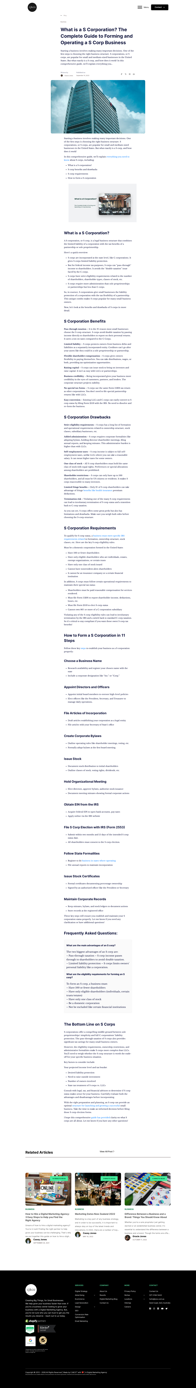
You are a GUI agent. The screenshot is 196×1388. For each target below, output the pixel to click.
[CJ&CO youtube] (162, 1308)
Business (63, 22)
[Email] (133, 74)
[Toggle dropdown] (94, 1306)
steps (83, 648)
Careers (127, 1307)
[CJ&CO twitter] (167, 1308)
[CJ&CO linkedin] (158, 1308)
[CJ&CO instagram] (154, 1308)
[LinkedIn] (129, 74)
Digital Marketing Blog (108, 1299)
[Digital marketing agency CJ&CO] (32, 7)
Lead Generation (81, 1303)
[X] (125, 74)
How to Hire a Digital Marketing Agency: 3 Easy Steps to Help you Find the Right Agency (47, 1217)
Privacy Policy (130, 1291)
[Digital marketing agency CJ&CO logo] (31, 1290)
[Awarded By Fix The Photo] (44, 1340)
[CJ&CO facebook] (150, 1308)
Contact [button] (158, 7)
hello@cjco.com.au (156, 1299)
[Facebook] (121, 74)
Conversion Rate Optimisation (81, 1315)
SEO (76, 1311)
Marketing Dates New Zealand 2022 (95, 1214)
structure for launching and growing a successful (96, 1106)
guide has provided (100, 1117)
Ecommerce (80, 1299)
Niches (127, 1295)
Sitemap (127, 1303)
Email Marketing (81, 1321)
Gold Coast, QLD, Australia (159, 1303)
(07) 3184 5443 (155, 1295)
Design (78, 1307)
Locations (128, 1299)
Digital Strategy (81, 1291)
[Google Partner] (30, 1341)
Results (103, 1295)
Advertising (79, 1295)
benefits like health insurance (97, 490)
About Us (103, 1291)
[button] (135, 1151)
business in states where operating (99, 861)
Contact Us (104, 1303)
